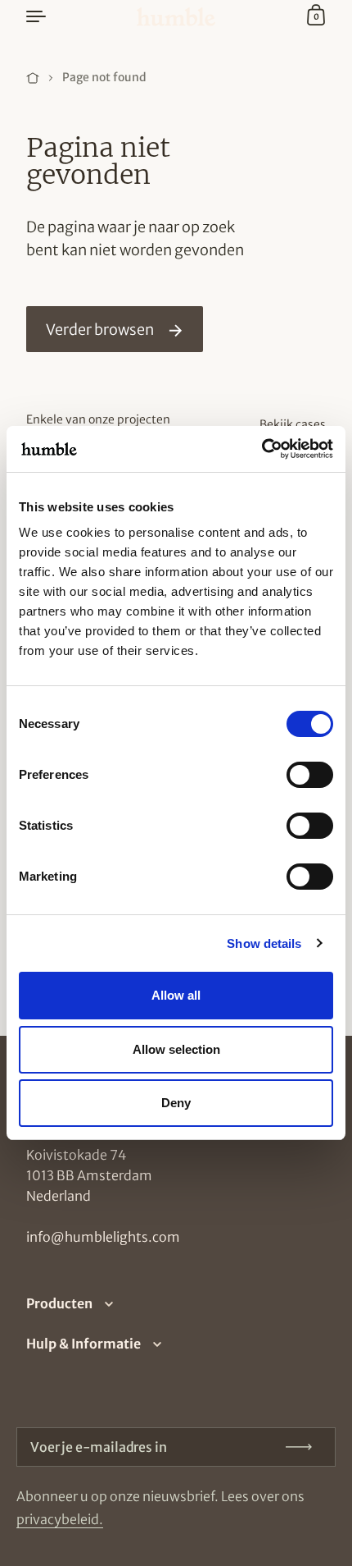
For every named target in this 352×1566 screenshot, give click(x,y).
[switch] (295, 770)
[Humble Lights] (176, 16)
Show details (264, 943)
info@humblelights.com (103, 1237)
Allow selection (176, 1049)
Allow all (176, 995)
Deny (176, 1103)
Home (32, 78)
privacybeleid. (59, 1519)
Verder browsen (100, 329)
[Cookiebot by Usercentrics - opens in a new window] (261, 449)
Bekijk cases (292, 424)
